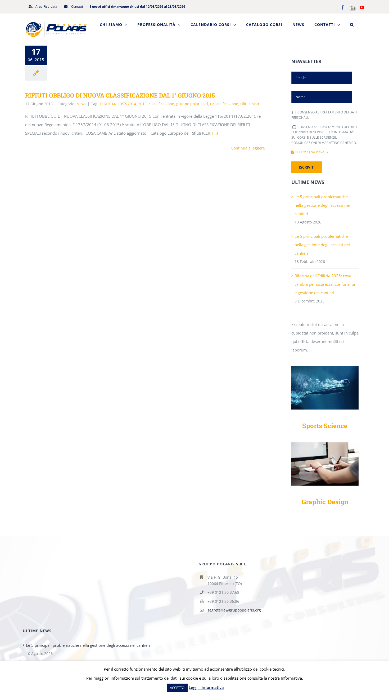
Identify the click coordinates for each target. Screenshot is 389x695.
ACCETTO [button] (177, 687)
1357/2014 (127, 103)
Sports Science (324, 425)
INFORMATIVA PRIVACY (311, 152)
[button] (352, 25)
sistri (256, 103)
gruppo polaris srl (192, 103)
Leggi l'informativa (206, 687)
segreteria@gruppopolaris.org (234, 610)
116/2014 (107, 103)
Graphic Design (325, 502)
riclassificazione (224, 103)
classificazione (161, 103)
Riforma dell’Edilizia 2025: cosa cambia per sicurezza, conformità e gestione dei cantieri (325, 284)
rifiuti (245, 103)
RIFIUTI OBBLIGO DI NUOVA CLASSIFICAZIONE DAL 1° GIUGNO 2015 (120, 95)
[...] (215, 133)
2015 (142, 103)
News (81, 103)
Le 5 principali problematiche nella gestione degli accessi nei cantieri (322, 205)
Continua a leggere (248, 148)
